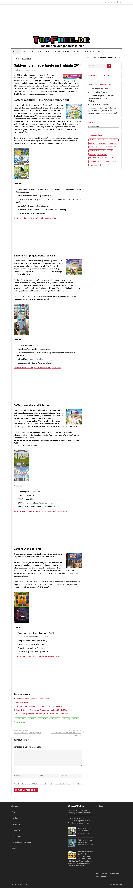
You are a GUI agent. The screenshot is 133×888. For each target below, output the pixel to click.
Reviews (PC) (16, 836)
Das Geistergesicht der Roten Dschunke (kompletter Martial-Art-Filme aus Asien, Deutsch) (79, 820)
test (111, 158)
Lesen (65, 51)
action (92, 139)
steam (104, 158)
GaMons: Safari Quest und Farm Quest (32, 699)
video (114, 161)
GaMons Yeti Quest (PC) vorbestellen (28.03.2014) (35, 218)
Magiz (93, 104)
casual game (20, 718)
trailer (106, 161)
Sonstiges (76, 51)
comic (91, 143)
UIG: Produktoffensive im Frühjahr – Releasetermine (39, 706)
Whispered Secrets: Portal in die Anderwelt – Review (85, 842)
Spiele (25, 51)
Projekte (14, 818)
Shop (100, 51)
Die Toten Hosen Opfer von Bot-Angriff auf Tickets (101, 98)
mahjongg (55, 718)
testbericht (94, 161)
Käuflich (26, 59)
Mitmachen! (15, 824)
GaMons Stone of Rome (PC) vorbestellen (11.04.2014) (37, 657)
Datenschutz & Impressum (21, 842)
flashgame (101, 143)
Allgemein (15, 806)
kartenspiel (43, 718)
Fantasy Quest (22, 703)
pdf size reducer (97, 108)
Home (16, 51)
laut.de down (102, 89)
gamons (31, 718)
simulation (94, 158)
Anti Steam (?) (104, 104)
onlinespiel (111, 147)
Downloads (15, 830)
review (92, 154)
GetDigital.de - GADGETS (98, 76)
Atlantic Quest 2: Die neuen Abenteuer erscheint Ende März (42, 710)
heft (91, 147)
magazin (99, 147)
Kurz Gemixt (90, 51)
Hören (56, 51)
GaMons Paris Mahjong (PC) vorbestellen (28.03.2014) (37, 368)
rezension (102, 154)
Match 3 (65, 718)
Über (13, 812)
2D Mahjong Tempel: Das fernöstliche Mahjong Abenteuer (42, 714)
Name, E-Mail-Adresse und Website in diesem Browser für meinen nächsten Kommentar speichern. (48, 784)
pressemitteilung (97, 150)
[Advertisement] (66, 21)
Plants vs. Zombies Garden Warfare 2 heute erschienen (85, 831)
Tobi (92, 89)
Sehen (47, 51)
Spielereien (36, 51)
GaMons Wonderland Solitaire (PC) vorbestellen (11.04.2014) (40, 511)
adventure (102, 139)
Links (13, 848)
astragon (114, 139)
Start (16, 59)
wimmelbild (94, 165)
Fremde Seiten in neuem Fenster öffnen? (103, 57)
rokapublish (20, 722)
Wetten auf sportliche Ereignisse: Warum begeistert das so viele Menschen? (102, 110)
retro (110, 150)
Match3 (75, 718)
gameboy (112, 143)
